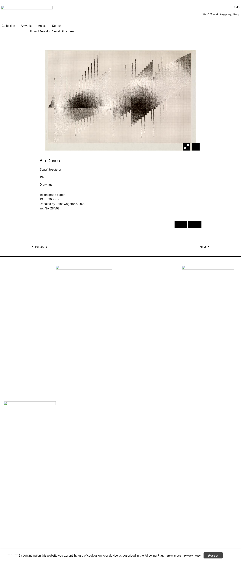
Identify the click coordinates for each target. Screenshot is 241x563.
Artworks (26, 25)
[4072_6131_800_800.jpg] (195, 146)
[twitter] (184, 225)
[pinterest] (190, 225)
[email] (197, 225)
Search (57, 25)
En (238, 7)
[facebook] (177, 225)
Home (33, 31)
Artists (42, 25)
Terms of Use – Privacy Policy (183, 555)
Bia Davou (50, 160)
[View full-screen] (186, 147)
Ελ (235, 7)
